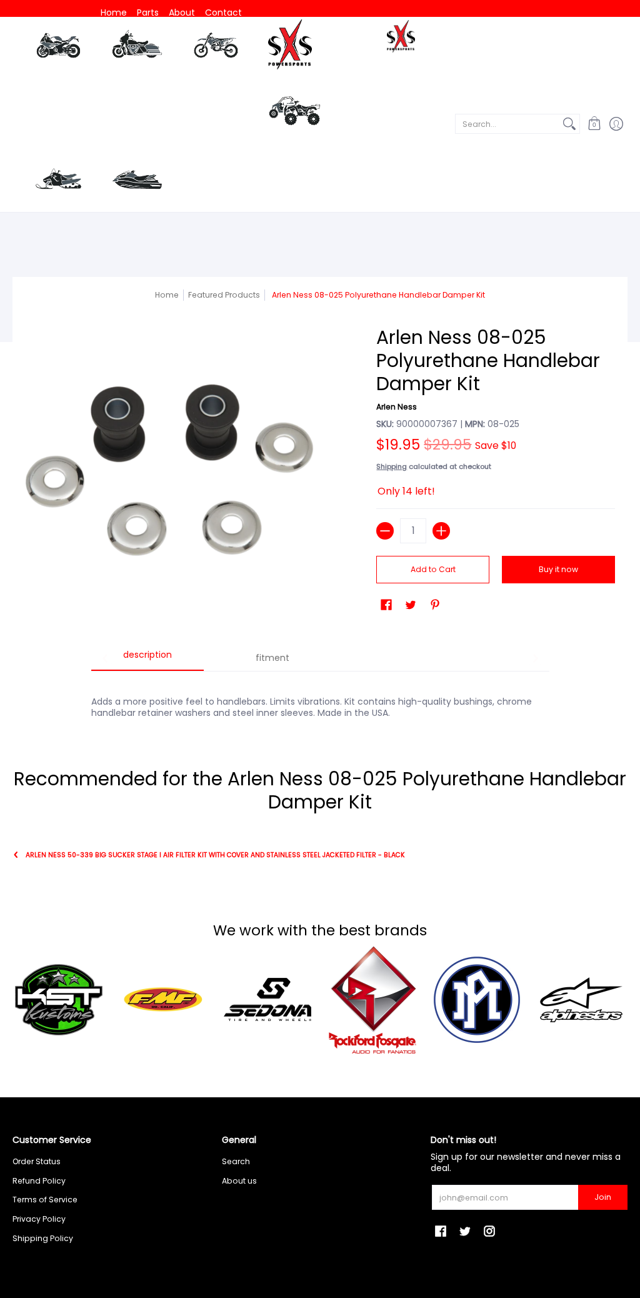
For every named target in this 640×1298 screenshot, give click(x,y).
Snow (58, 179)
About (182, 12)
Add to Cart (433, 569)
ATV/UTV (294, 112)
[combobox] (507, 123)
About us (239, 1180)
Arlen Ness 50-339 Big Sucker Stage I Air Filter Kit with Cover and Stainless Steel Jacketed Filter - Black (215, 855)
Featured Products (224, 294)
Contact (223, 12)
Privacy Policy (39, 1219)
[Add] (441, 531)
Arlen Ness (396, 406)
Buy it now (558, 569)
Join (602, 1197)
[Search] (569, 123)
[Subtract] (385, 531)
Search (236, 1161)
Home (114, 12)
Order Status (36, 1161)
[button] (594, 123)
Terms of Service (45, 1199)
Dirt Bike (216, 49)
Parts (148, 12)
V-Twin (137, 49)
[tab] (147, 659)
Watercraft (137, 179)
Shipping (391, 466)
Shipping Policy (42, 1238)
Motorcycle (58, 48)
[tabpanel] (320, 700)
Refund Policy (39, 1180)
